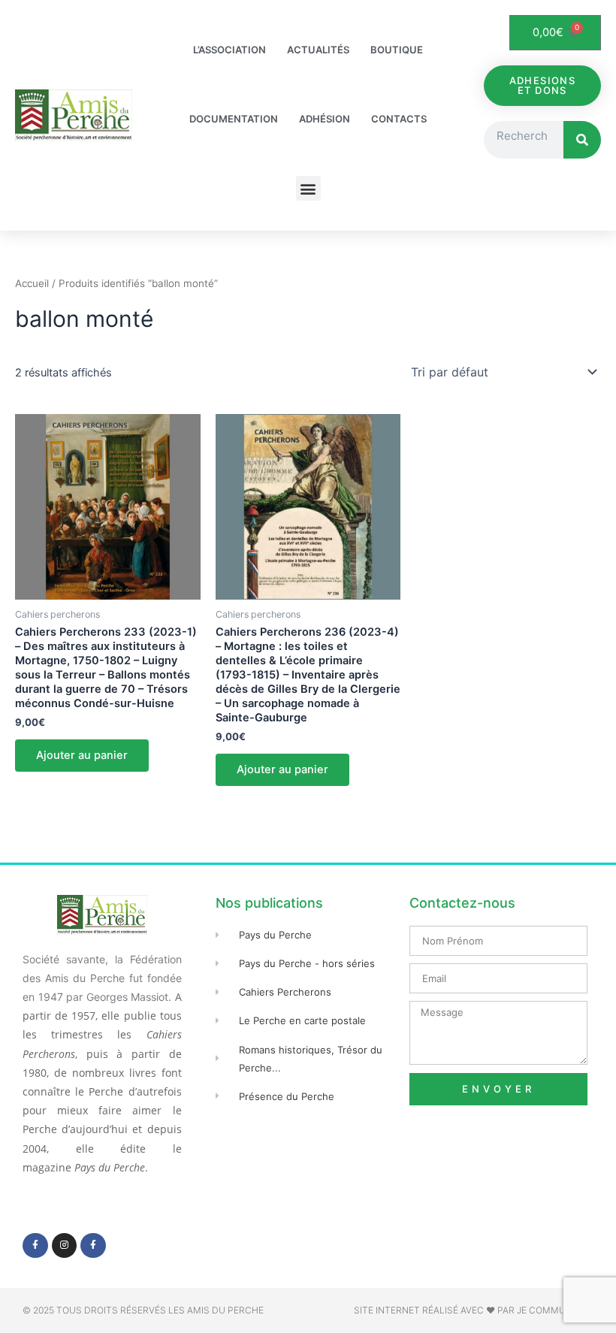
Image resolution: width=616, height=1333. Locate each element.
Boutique (396, 50)
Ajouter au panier (82, 755)
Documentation (233, 119)
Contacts (399, 119)
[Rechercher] (582, 140)
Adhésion (324, 119)
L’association (229, 50)
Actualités (318, 50)
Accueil (32, 283)
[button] (308, 188)
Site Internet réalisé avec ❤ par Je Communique (473, 1310)
